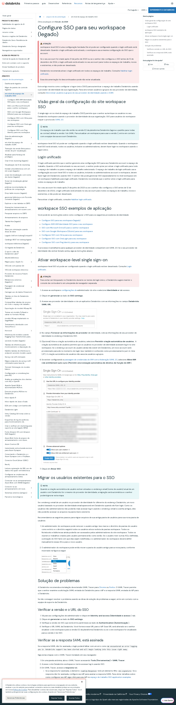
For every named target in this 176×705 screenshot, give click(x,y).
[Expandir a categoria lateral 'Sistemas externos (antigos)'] (31, 493)
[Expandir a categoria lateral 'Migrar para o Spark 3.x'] (31, 262)
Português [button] (132, 10)
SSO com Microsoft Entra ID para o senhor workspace (65, 227)
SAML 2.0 (59, 119)
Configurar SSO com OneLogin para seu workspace (64, 238)
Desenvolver (53, 3)
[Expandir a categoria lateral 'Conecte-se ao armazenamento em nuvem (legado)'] (31, 488)
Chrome (102, 587)
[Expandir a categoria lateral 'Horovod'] (31, 331)
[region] (44, 691)
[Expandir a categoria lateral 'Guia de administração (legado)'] (31, 137)
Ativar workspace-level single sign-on (159, 36)
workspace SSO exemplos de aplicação (155, 31)
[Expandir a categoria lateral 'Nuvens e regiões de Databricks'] (31, 36)
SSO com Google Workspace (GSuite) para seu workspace (67, 231)
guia (44, 3)
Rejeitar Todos (56, 698)
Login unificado (152, 27)
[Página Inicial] (40, 17)
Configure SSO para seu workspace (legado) (61, 220)
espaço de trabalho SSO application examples (110, 677)
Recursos (78, 3)
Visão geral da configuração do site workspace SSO (158, 22)
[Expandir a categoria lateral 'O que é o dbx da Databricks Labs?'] (31, 253)
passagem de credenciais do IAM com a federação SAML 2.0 (91, 359)
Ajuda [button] (110, 3)
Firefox (112, 587)
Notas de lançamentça (95, 3)
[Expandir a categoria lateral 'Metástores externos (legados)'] (31, 281)
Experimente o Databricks (162, 10)
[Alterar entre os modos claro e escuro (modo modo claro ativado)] (172, 3)
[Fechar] (82, 681)
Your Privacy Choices (138, 694)
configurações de (69, 290)
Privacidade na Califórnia (114, 694)
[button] (18, 497)
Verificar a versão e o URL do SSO (159, 49)
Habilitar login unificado (81, 199)
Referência (66, 3)
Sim (151, 64)
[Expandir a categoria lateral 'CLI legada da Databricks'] (31, 248)
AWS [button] (143, 10)
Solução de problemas (153, 46)
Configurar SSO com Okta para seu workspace (62, 235)
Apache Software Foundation (145, 699)
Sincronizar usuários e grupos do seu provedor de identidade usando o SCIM (79, 93)
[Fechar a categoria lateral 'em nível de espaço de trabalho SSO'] (31, 95)
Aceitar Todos (74, 698)
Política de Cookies (20, 690)
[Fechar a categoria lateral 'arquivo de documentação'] (31, 79)
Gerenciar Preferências (16, 698)
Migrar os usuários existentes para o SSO (158, 41)
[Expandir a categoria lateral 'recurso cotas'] (31, 32)
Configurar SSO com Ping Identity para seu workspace (65, 242)
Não (167, 64)
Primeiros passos (31, 3)
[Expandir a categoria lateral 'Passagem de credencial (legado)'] (31, 287)
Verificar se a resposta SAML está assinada (159, 54)
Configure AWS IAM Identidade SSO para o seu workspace (67, 224)
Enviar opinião (159, 69)
